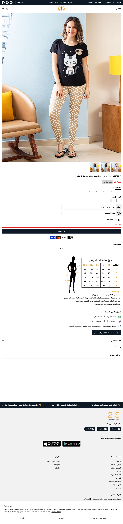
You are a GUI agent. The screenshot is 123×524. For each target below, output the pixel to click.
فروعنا (119, 471)
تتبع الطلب (56, 464)
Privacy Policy (56, 512)
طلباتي (57, 468)
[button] (3, 9)
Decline (22, 518)
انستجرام (102, 429)
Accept (61, 518)
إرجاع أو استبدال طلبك (53, 461)
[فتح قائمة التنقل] (119, 8)
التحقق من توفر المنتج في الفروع (104, 332)
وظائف (118, 488)
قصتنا (119, 461)
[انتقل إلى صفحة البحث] (116, 9)
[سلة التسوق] (3, 9)
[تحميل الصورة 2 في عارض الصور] (105, 167)
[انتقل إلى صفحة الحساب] (7, 9)
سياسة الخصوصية (115, 481)
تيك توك (89, 429)
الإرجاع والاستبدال (115, 468)
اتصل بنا (118, 478)
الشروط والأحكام (115, 485)
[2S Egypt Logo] (114, 416)
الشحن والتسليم (116, 464)
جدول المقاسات (110, 213)
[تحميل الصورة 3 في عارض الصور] (94, 167)
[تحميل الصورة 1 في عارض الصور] (116, 167)
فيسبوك (115, 429)
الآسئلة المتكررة (116, 475)
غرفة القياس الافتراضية (107, 207)
